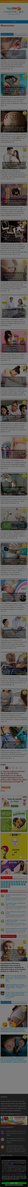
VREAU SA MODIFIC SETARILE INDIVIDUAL (14, 1184)
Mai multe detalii (11, 1164)
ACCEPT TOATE (14, 1183)
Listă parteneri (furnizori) (5, 1180)
